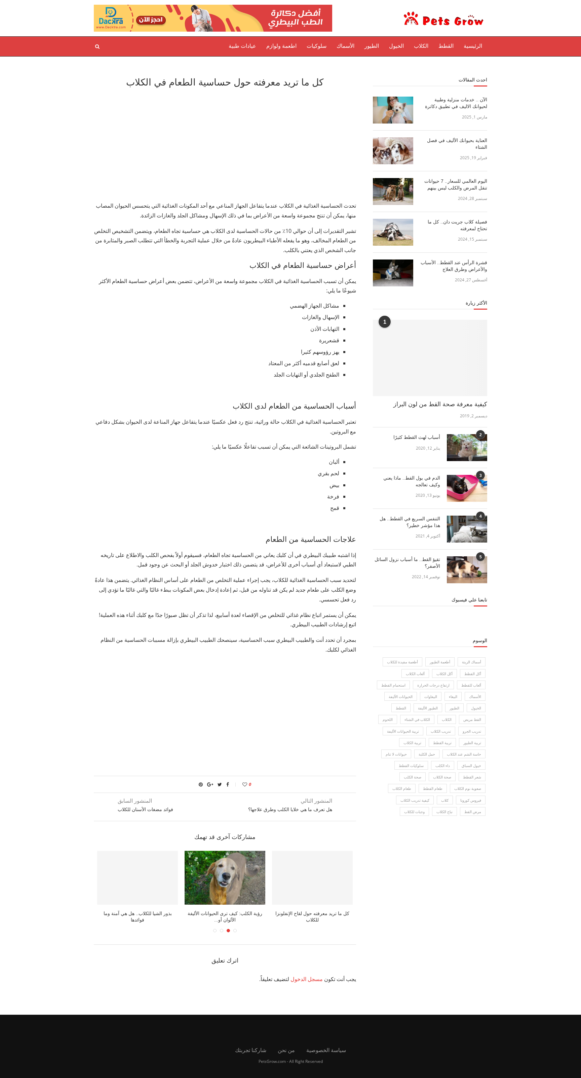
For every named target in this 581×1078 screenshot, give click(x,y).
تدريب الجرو (472, 731)
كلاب (445, 800)
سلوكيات (316, 46)
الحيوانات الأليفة (401, 696)
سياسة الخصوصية (326, 1050)
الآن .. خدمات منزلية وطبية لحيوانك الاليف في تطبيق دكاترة (456, 103)
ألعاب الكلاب (415, 673)
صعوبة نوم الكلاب (467, 788)
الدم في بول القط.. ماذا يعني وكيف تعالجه (411, 481)
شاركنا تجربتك (250, 1050)
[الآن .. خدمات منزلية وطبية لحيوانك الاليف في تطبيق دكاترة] (393, 110)
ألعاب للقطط (471, 685)
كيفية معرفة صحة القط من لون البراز (440, 404)
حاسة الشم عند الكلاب (464, 754)
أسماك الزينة (471, 661)
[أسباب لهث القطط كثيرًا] (467, 447)
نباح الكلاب (444, 811)
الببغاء (453, 696)
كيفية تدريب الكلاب (414, 800)
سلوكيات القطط (411, 765)
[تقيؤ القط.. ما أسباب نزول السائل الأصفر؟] (467, 569)
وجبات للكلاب (414, 811)
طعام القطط (432, 788)
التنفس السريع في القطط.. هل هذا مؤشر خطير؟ (410, 522)
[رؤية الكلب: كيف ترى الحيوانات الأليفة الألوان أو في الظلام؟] (225, 878)
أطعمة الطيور (440, 661)
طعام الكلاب (401, 788)
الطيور (371, 46)
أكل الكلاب (444, 673)
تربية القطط (442, 742)
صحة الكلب (412, 776)
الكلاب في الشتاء (417, 719)
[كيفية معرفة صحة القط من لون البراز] (430, 358)
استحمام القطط (393, 685)
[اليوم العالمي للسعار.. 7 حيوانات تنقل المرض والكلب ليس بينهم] (393, 191)
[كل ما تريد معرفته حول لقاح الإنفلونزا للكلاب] (312, 878)
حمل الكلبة (427, 754)
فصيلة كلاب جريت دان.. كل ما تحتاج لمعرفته (457, 225)
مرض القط (472, 811)
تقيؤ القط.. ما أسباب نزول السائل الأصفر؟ (407, 563)
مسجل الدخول (306, 979)
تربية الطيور (472, 742)
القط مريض (472, 719)
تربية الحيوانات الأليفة (403, 731)
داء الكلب (442, 765)
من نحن (286, 1050)
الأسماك (345, 46)
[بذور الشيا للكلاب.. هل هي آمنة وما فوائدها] (137, 878)
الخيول (396, 46)
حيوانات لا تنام (396, 754)
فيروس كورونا (470, 800)
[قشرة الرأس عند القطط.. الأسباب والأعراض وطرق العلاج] (393, 272)
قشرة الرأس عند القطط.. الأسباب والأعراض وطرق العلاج (454, 266)
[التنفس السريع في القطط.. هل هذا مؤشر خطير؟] (467, 529)
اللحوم (388, 719)
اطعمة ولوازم (281, 46)
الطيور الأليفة (428, 707)
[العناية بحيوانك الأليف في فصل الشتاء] (393, 150)
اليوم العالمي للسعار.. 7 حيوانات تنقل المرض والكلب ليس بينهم (455, 184)
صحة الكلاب (442, 776)
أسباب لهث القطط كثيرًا (416, 437)
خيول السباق (471, 765)
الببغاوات (430, 696)
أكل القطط (472, 673)
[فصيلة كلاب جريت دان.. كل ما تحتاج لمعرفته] (393, 232)
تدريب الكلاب (441, 731)
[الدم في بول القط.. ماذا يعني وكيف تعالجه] (467, 488)
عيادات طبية (242, 46)
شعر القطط (472, 776)
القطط (446, 46)
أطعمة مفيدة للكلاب (402, 661)
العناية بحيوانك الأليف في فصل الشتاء (457, 144)
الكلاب (421, 46)
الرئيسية (473, 46)
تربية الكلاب (412, 742)
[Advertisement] (225, 144)
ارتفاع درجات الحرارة (433, 685)
